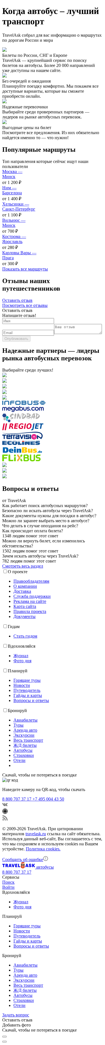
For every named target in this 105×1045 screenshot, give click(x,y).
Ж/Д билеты (25, 745)
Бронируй (17, 710)
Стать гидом (25, 636)
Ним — (12, 190)
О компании (25, 586)
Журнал (20, 655)
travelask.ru (35, 833)
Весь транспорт (28, 740)
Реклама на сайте (29, 601)
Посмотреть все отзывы (25, 305)
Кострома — (14, 239)
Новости (21, 685)
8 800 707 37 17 (17, 799)
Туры (18, 725)
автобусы (45, 867)
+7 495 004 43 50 (48, 799)
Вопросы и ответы (31, 700)
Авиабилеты (25, 720)
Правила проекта (29, 611)
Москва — (12, 174)
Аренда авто (25, 730)
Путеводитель (26, 690)
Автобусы (22, 750)
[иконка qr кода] (4, 1036)
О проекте (17, 571)
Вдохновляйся (21, 646)
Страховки (23, 755)
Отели (19, 760)
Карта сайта (24, 606)
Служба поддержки (32, 596)
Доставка (22, 591)
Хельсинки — (18, 206)
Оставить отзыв (17, 300)
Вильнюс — (13, 223)
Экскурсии (23, 735)
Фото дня (22, 660)
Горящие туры (27, 680)
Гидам (14, 626)
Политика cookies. (43, 848)
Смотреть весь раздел (22, 566)
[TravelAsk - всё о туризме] (19, 867)
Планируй (17, 670)
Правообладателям (31, 581)
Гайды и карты (27, 695)
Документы (24, 616)
